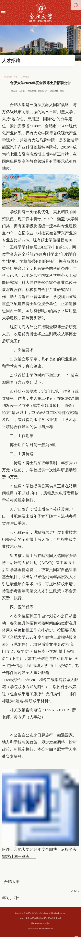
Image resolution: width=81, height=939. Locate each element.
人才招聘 (25, 77)
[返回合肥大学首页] (40, 12)
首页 (16, 77)
